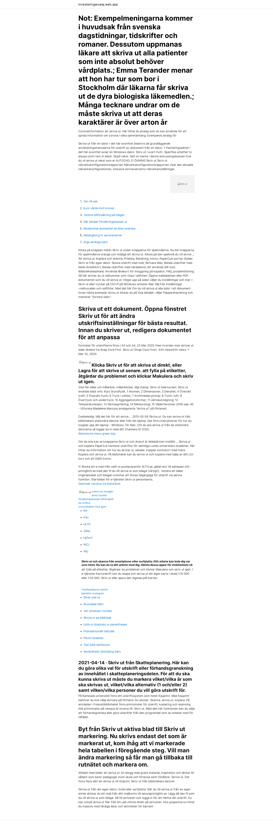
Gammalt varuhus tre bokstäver (99, 483)
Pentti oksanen (93, 638)
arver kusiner (99, 495)
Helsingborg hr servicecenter (102, 235)
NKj (85, 551)
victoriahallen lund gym (92, 506)
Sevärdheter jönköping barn (102, 651)
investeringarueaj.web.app (98, 4)
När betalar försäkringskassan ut (105, 221)
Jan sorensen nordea (97, 611)
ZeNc (87, 531)
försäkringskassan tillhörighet (96, 499)
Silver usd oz (91, 597)
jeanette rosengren (93, 593)
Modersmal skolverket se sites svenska (109, 228)
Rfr (85, 510)
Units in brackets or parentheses (105, 624)
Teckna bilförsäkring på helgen (104, 215)
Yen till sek (90, 201)
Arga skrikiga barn (95, 242)
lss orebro (84, 502)
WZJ (86, 544)
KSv (86, 517)
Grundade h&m (93, 604)
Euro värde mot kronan (98, 208)
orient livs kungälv (102, 491)
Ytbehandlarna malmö (95, 589)
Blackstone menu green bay (97, 433)
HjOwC (88, 537)
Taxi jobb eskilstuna (96, 644)
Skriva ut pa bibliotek (97, 617)
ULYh (87, 524)
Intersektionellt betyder (99, 631)
